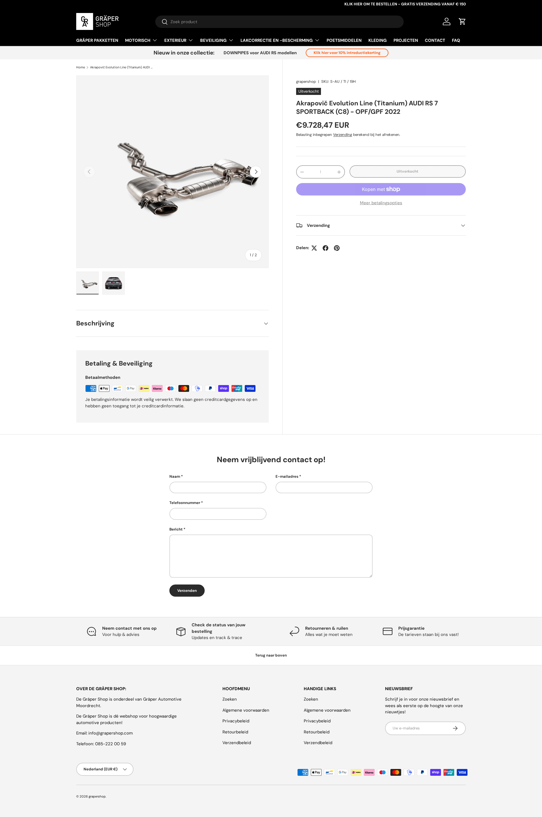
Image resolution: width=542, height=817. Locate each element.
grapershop (306, 81)
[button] (462, 21)
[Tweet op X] (314, 248)
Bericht (176, 529)
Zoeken (229, 699)
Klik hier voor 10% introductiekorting (347, 52)
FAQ (456, 40)
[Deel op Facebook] (325, 248)
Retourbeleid (235, 732)
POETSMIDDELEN (344, 40)
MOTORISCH (137, 40)
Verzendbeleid (236, 743)
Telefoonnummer (184, 502)
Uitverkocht (407, 171)
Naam (174, 476)
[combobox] (279, 22)
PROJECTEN (406, 40)
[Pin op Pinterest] (336, 248)
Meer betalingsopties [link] (381, 203)
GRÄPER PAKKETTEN (97, 40)
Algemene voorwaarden (245, 710)
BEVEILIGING (213, 40)
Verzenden (187, 590)
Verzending (342, 134)
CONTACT (435, 40)
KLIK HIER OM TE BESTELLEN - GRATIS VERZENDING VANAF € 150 (405, 4)
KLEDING (377, 40)
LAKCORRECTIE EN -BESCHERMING (277, 40)
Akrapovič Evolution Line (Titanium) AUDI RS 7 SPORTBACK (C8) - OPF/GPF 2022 (122, 67)
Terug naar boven (271, 655)
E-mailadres (287, 476)
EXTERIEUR (175, 40)
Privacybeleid (235, 721)
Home (80, 67)
